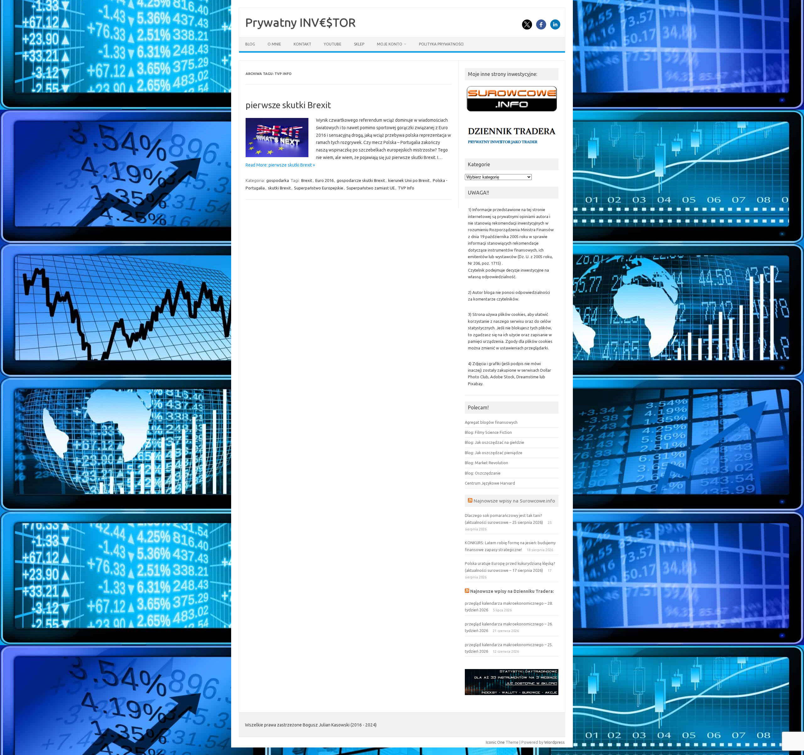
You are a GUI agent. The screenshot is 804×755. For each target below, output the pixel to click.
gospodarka (277, 180)
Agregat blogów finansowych (491, 422)
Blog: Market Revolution (486, 462)
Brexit (306, 180)
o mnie (274, 44)
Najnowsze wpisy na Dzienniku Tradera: (512, 591)
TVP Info (406, 188)
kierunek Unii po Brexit (409, 180)
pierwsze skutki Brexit (288, 105)
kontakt (302, 44)
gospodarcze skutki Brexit (361, 180)
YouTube (332, 44)
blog (250, 44)
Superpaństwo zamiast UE (370, 188)
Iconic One (495, 742)
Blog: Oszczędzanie (483, 473)
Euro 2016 (324, 180)
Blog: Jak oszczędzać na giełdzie (494, 442)
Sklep (359, 44)
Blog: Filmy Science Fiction (488, 432)
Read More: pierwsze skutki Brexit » (280, 164)
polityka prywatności (441, 44)
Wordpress (554, 742)
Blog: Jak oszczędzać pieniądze (493, 452)
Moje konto (389, 44)
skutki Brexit (279, 188)
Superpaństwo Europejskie (318, 188)
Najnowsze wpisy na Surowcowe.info (514, 500)
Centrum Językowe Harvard (490, 483)
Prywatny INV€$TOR (300, 22)
